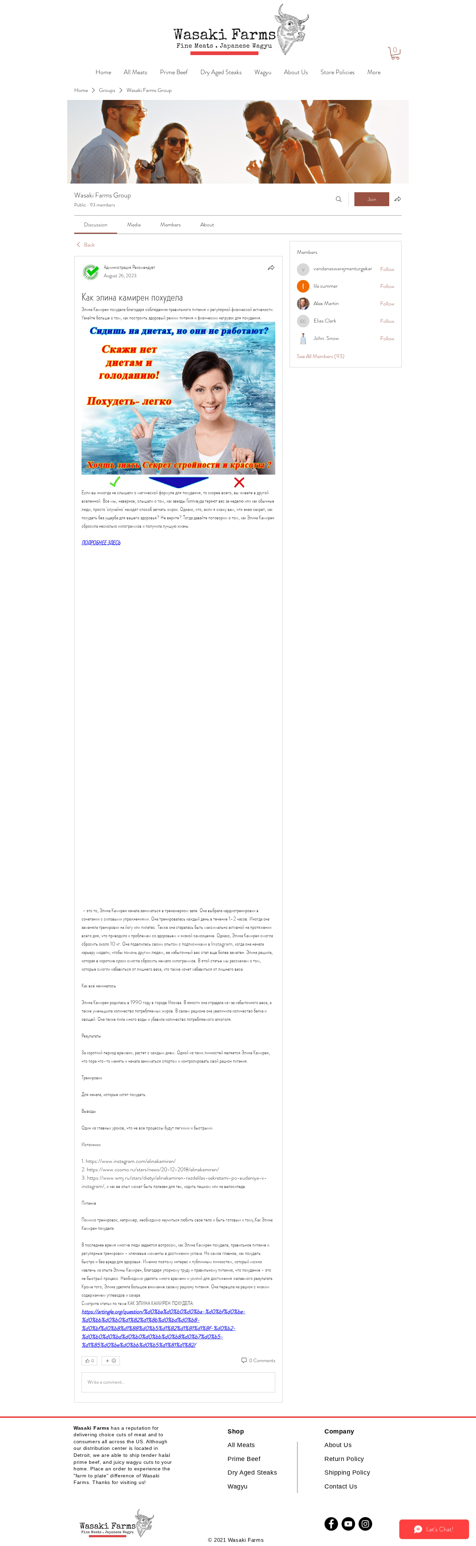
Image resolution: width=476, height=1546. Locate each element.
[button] (395, 53)
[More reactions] (110, 1360)
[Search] (339, 199)
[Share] (271, 267)
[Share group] (397, 199)
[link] (95, 224)
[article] (178, 829)
